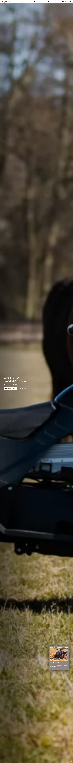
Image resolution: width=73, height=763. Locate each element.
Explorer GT (59, 665)
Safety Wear (36, 1)
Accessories (43, 1)
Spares (31, 1)
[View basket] (70, 2)
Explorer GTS (65, 665)
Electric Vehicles (25, 1)
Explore (48, 1)
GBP (63, 1)
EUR (65, 1)
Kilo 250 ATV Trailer (57, 664)
